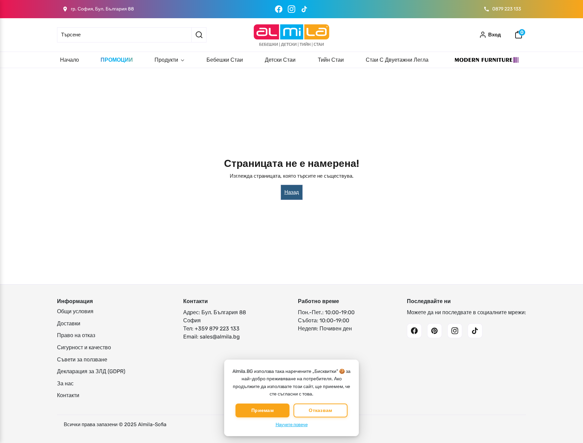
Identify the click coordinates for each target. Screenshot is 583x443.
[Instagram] (291, 9)
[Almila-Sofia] (291, 35)
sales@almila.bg (220, 336)
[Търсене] (198, 34)
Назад (291, 192)
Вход (494, 35)
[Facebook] (278, 9)
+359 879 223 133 (217, 328)
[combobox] (124, 34)
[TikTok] (304, 9)
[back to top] (567, 425)
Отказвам (320, 410)
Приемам (262, 410)
